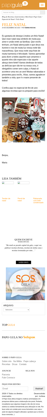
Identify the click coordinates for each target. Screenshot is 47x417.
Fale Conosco (8, 378)
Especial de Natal (8, 19)
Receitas (6, 364)
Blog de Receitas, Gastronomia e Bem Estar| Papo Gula (21, 17)
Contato (23, 364)
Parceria (6, 374)
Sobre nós (6, 361)
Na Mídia (17, 361)
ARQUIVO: (8, 305)
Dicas (14, 364)
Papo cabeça (30, 361)
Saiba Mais (23, 262)
